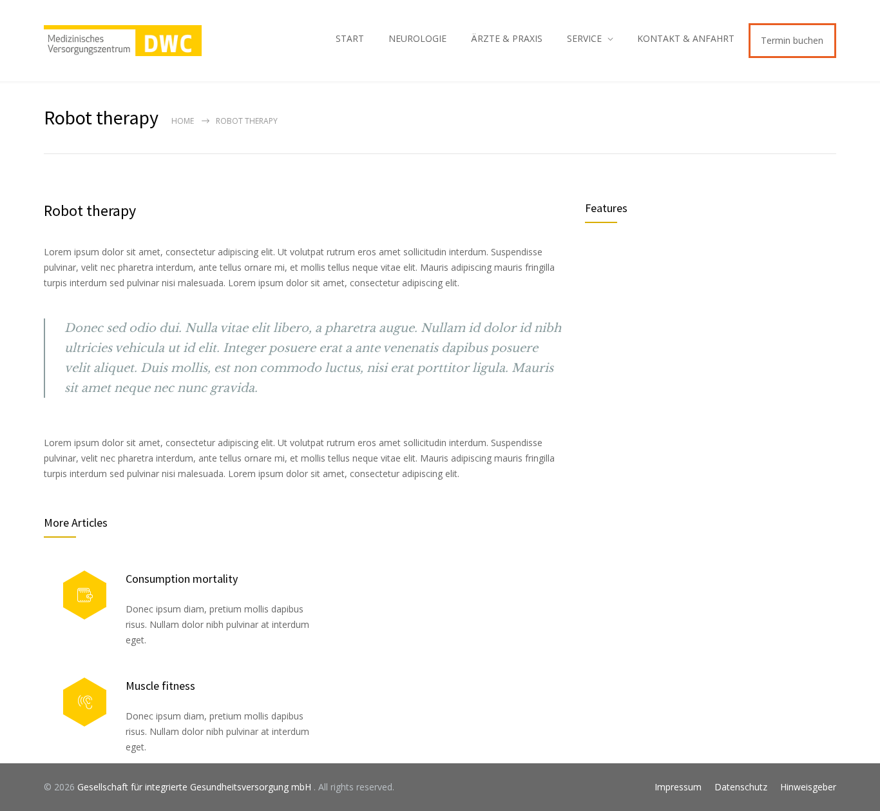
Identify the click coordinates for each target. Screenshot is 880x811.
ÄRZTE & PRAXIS (506, 38)
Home (182, 120)
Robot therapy (90, 210)
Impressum (678, 787)
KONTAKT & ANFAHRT (685, 38)
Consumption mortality (182, 578)
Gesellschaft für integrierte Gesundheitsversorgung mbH (195, 787)
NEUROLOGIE (417, 38)
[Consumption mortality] (84, 595)
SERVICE (584, 38)
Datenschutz (740, 787)
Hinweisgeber (808, 787)
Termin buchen (792, 40)
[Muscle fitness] (84, 702)
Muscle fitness (160, 685)
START (350, 38)
